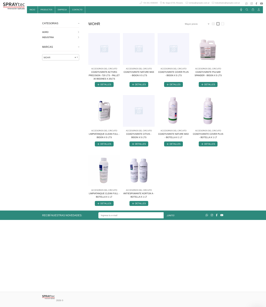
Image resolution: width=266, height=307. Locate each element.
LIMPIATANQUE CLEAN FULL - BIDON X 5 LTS (104, 136)
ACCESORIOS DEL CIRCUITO (104, 69)
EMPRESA (62, 10)
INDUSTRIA (48, 37)
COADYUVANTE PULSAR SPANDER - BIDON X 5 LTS (208, 74)
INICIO (32, 10)
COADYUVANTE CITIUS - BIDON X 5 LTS (138, 136)
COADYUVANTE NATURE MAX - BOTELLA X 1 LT (173, 136)
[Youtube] (261, 4)
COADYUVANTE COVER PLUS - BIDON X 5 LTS (173, 74)
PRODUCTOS (46, 10)
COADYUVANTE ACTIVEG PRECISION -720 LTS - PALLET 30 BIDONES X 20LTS (104, 75)
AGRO (45, 32)
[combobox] (60, 57)
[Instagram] (251, 4)
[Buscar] (247, 9)
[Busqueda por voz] (241, 9)
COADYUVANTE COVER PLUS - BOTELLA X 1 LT (208, 136)
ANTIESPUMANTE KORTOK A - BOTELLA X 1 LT (138, 195)
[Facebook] (256, 4)
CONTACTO (77, 10)
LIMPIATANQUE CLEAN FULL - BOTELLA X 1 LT (104, 195)
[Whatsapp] (246, 4)
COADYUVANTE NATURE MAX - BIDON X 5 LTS (139, 74)
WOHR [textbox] (60, 57)
